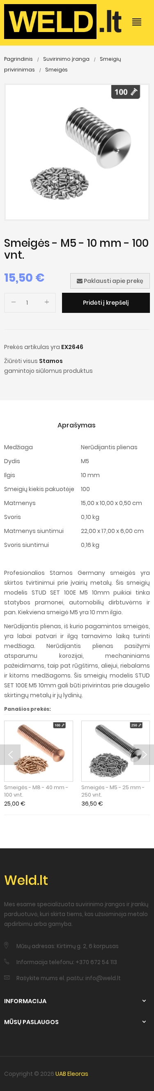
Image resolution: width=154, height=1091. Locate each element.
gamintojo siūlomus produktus (48, 371)
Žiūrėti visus (21, 361)
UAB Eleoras (71, 1074)
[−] (13, 303)
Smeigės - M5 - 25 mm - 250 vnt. (113, 791)
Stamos (51, 361)
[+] (47, 303)
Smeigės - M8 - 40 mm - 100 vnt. (36, 791)
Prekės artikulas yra (32, 347)
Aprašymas (76, 425)
